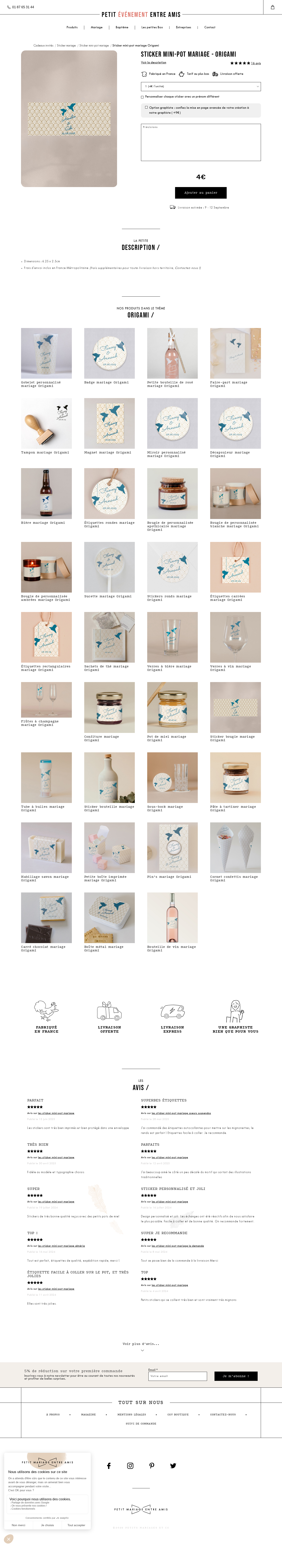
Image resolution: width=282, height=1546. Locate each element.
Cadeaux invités (43, 45)
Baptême (122, 27)
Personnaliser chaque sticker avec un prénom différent (182, 96)
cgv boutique (177, 1414)
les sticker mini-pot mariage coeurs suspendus (181, 1113)
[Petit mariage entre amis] (141, 14)
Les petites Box (152, 27)
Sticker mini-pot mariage (94, 45)
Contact (210, 27)
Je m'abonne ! (236, 1376)
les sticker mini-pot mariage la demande (178, 1246)
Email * (153, 1370)
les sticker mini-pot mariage (56, 1113)
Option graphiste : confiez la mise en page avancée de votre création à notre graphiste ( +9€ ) (199, 110)
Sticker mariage (66, 45)
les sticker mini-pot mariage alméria (61, 1246)
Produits (72, 27)
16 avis (256, 63)
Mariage (97, 27)
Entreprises (183, 27)
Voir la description (153, 62)
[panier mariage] (272, 7)
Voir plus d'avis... (141, 1344)
